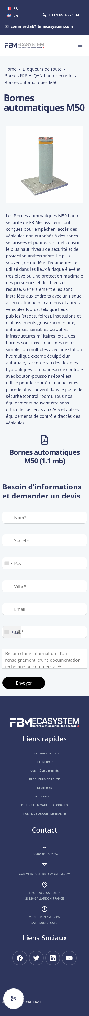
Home (11, 69)
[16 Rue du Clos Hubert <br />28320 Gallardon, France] (44, 885)
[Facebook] (19, 958)
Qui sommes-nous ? (45, 753)
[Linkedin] (52, 958)
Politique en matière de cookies (44, 805)
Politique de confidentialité (44, 813)
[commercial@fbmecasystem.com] (44, 865)
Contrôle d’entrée (44, 770)
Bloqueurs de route (42, 69)
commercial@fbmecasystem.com (44, 874)
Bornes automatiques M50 (31, 82)
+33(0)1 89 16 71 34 (44, 854)
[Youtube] (69, 958)
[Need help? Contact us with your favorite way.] (14, 999)
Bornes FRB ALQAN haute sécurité (38, 76)
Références (44, 762)
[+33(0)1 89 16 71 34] (44, 845)
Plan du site (44, 796)
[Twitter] (36, 958)
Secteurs (44, 788)
